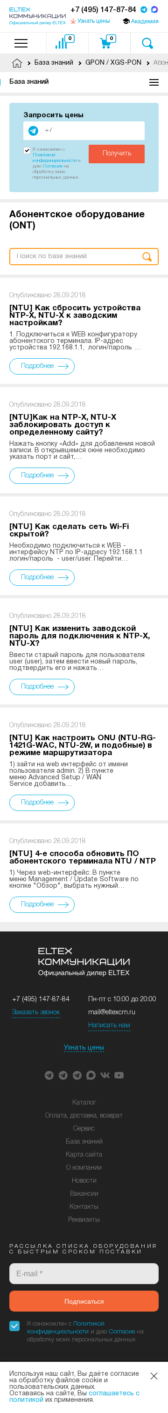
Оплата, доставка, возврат (84, 1116)
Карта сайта (84, 1155)
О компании (84, 1168)
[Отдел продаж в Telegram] (144, 10)
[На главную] (37, 16)
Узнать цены (84, 1048)
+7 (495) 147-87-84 (103, 10)
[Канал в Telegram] (63, 1075)
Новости (84, 1181)
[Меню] (21, 43)
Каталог (84, 1103)
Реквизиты (84, 1220)
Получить (117, 154)
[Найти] (147, 256)
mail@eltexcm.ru (111, 1013)
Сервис (84, 1129)
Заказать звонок (36, 1013)
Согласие (53, 166)
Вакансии (84, 1194)
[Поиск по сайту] (147, 43)
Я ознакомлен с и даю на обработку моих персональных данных (85, 1331)
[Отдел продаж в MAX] (154, 10)
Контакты (84, 1207)
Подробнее (37, 366)
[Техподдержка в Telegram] (77, 1075)
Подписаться (84, 1301)
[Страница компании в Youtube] (119, 1075)
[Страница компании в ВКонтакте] (105, 1075)
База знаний (29, 82)
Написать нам (109, 1026)
